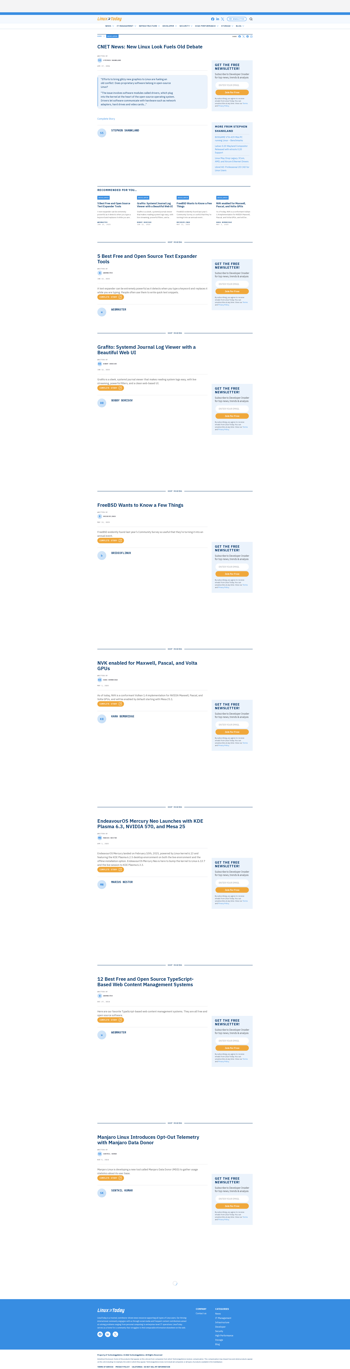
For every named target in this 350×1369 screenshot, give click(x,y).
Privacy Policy (223, 106)
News (108, 26)
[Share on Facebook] (239, 36)
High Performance (205, 26)
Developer (168, 26)
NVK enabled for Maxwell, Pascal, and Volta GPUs (231, 205)
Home (99, 36)
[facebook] (212, 19)
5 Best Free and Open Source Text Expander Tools (113, 205)
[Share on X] (243, 36)
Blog (238, 26)
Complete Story (106, 118)
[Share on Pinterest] (247, 36)
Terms (245, 103)
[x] (222, 19)
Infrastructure (148, 26)
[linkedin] (217, 19)
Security (185, 26)
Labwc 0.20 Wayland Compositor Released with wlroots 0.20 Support (231, 149)
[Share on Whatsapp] (251, 36)
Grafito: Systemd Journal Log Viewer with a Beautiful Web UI (155, 205)
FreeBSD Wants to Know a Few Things (194, 205)
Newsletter (238, 19)
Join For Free (232, 92)
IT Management (125, 26)
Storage (226, 26)
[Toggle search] (251, 19)
